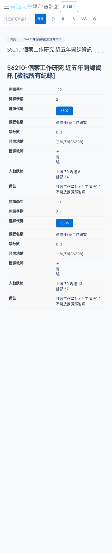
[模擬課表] (53, 19)
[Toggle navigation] (6, 7)
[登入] (63, 19)
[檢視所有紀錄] (35, 75)
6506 (64, 223)
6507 (64, 111)
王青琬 (58, 156)
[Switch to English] (74, 19)
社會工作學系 (67, 186)
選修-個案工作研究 (71, 122)
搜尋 (40, 19)
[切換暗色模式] (95, 19)
